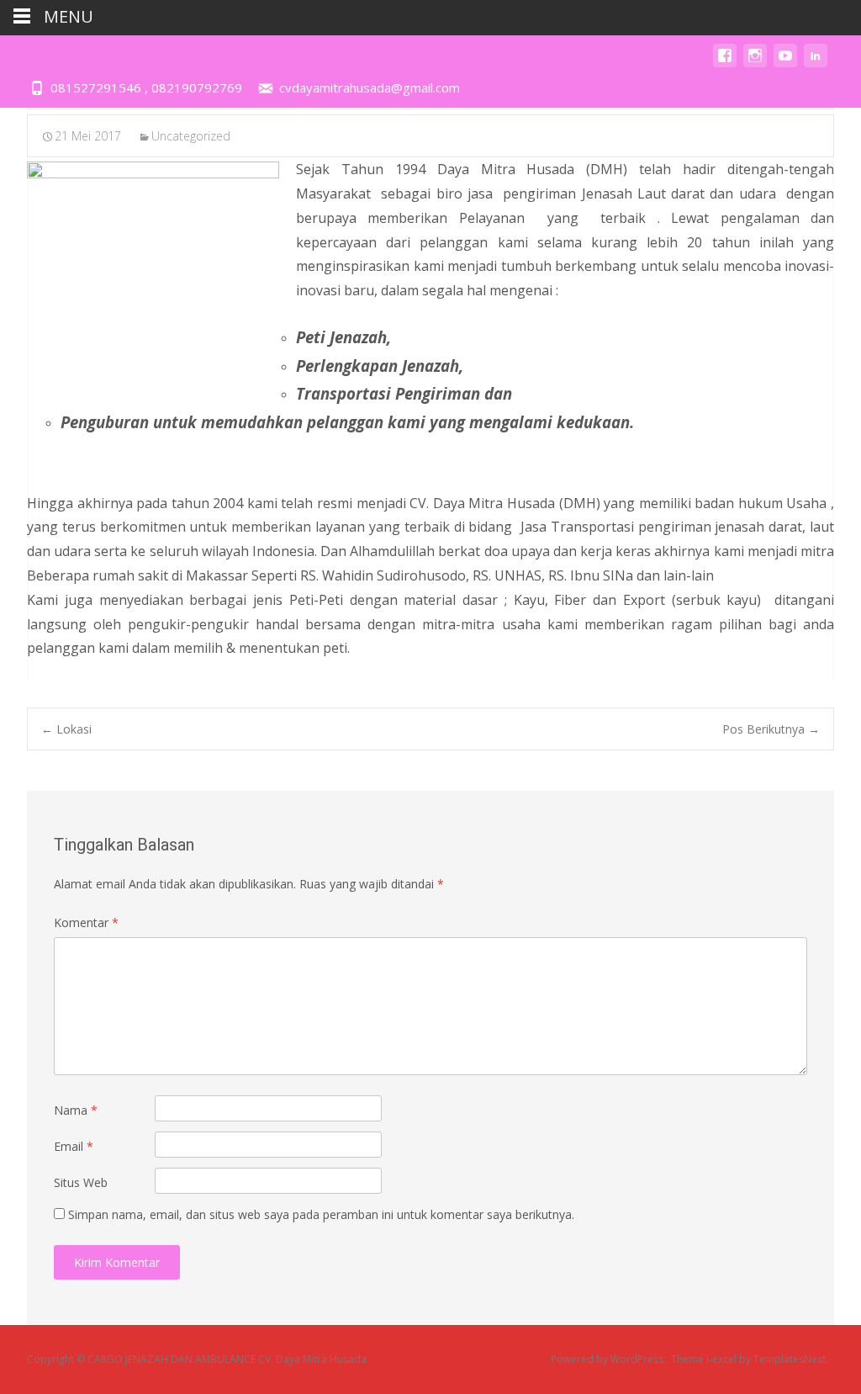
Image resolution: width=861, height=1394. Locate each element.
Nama (76, 1110)
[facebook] (725, 64)
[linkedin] (815, 64)
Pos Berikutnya (771, 729)
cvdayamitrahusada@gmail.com (369, 87)
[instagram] (755, 64)
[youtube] (785, 64)
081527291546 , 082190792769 (146, 87)
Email (73, 1146)
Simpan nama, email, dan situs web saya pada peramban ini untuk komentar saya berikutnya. (321, 1214)
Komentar (86, 922)
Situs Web (81, 1182)
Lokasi (66, 729)
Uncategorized (190, 136)
